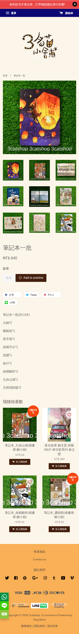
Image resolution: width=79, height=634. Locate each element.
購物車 (68, 13)
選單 (13, 13)
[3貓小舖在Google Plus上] (35, 578)
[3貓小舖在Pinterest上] (25, 578)
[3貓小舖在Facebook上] (16, 578)
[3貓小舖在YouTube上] (63, 578)
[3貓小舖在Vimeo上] (72, 578)
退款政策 (52, 626)
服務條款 (26, 626)
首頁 (5, 75)
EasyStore (39, 619)
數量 (6, 268)
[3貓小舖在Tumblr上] (54, 578)
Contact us (39, 559)
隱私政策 (39, 626)
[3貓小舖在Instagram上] (45, 578)
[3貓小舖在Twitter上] (7, 578)
